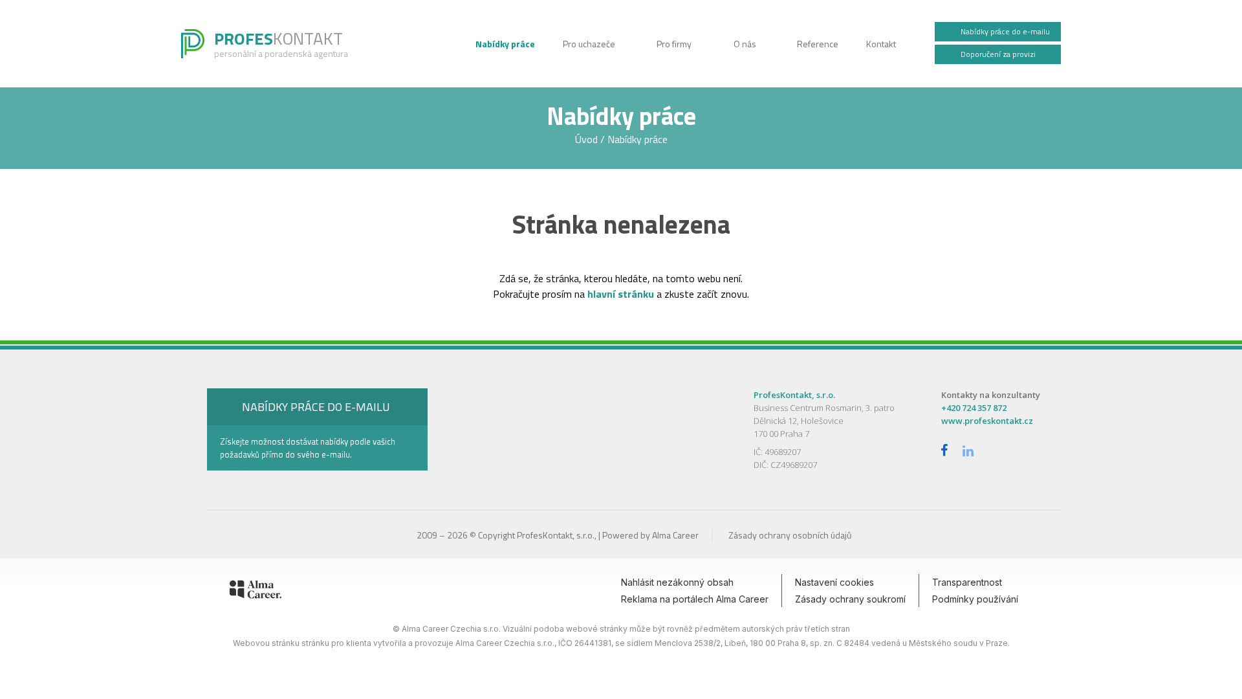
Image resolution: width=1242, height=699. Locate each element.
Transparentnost (967, 582)
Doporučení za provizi (997, 54)
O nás (746, 43)
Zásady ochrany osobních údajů (789, 535)
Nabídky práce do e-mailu (1004, 31)
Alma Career (675, 535)
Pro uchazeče (590, 43)
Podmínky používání (975, 599)
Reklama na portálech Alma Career (694, 599)
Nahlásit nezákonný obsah (677, 582)
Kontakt (881, 43)
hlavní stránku (620, 294)
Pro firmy (675, 43)
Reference (818, 43)
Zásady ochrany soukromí (850, 599)
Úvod (587, 139)
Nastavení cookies (834, 582)
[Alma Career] (255, 591)
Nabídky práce (506, 43)
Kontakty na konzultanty (990, 395)
